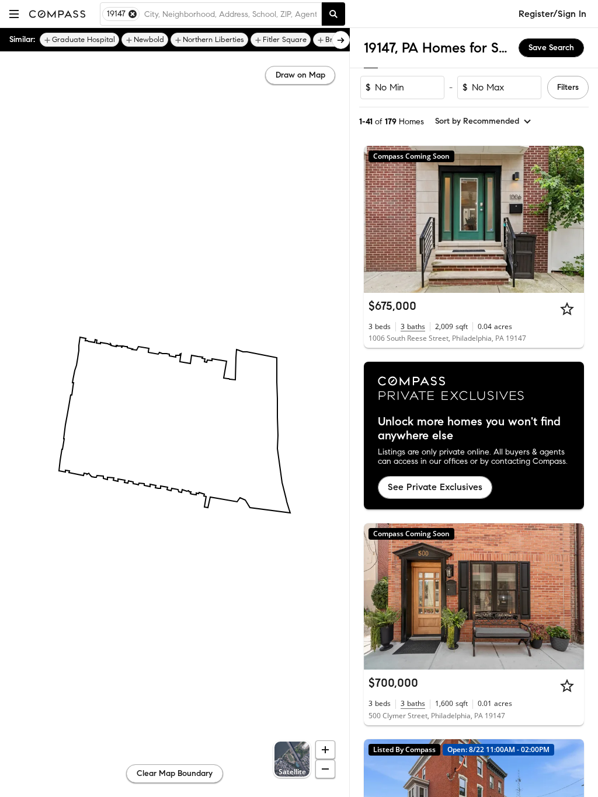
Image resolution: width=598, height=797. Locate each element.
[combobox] (230, 14)
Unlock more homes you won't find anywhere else (469, 429)
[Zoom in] (325, 749)
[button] (14, 13)
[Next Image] (570, 219)
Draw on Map (300, 75)
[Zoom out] (325, 769)
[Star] (567, 309)
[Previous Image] (377, 219)
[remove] (132, 14)
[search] (333, 14)
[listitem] (79, 40)
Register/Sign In (552, 13)
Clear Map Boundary (175, 773)
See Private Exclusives (435, 486)
